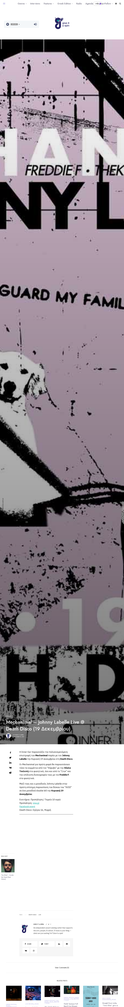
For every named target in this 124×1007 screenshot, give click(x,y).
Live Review (29, 1004)
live (40, 914)
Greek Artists (69, 998)
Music (8, 1006)
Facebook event (27, 806)
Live (57, 1001)
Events (8, 716)
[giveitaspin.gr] (62, 23)
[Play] (7, 24)
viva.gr (36, 803)
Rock (51, 1002)
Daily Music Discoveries (106, 998)
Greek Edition (11, 1004)
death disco (32, 914)
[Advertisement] (102, 24)
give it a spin (19, 735)
